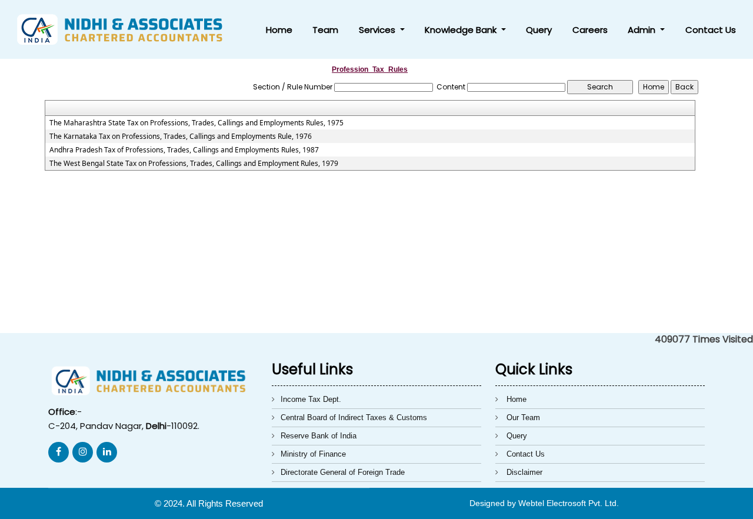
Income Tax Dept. (311, 399)
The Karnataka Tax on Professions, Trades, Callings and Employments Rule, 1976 (180, 136)
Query (539, 30)
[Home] (124, 29)
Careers (590, 30)
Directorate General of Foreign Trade (343, 472)
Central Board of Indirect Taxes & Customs (354, 417)
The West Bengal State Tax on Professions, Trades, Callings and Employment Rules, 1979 (193, 163)
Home (279, 30)
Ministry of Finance (313, 454)
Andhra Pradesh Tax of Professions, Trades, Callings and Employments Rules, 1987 (184, 150)
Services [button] (378, 30)
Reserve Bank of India (318, 435)
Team (325, 30)
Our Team (523, 417)
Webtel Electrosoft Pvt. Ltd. (568, 503)
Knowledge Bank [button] (462, 30)
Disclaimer (524, 472)
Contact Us (710, 30)
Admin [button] (643, 30)
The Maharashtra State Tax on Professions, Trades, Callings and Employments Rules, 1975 (196, 123)
